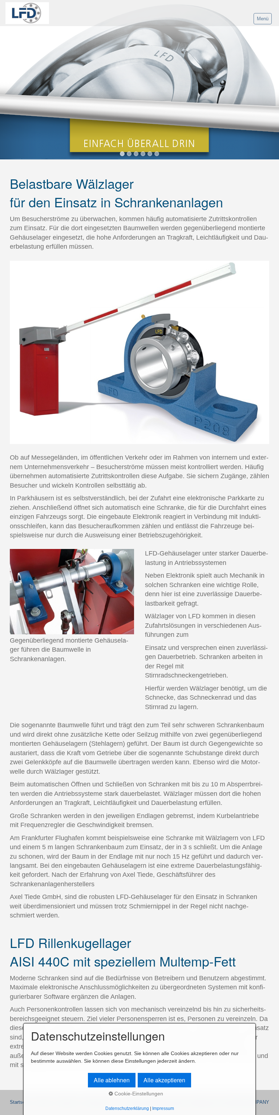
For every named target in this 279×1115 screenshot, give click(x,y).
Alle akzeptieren (164, 1080)
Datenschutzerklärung (127, 1108)
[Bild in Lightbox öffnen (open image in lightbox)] (139, 352)
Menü (262, 18)
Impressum (163, 1108)
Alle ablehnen (112, 1080)
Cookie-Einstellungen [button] (138, 1093)
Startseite (20, 1102)
